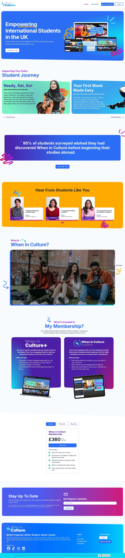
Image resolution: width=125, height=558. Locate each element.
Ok (99, 555)
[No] (123, 555)
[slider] (18, 217)
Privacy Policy (49, 505)
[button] (63, 277)
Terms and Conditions (31, 505)
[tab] (51, 424)
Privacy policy (106, 555)
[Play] (12, 218)
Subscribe (68, 508)
